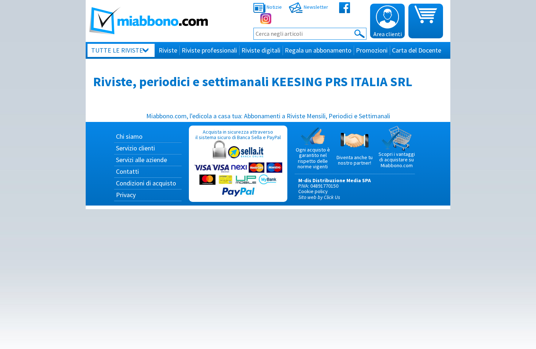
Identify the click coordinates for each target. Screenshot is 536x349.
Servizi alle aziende (141, 160)
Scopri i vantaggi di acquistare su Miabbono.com (396, 160)
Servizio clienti (135, 148)
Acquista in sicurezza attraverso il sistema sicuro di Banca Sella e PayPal (238, 135)
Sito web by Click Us (319, 197)
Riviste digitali (260, 50)
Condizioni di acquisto (146, 183)
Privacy (126, 195)
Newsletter (315, 7)
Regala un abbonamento (318, 50)
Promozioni (372, 50)
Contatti (127, 171)
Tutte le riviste (117, 50)
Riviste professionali (209, 50)
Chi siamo (129, 136)
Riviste (168, 50)
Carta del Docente (416, 50)
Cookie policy (313, 191)
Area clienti (387, 34)
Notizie (273, 7)
